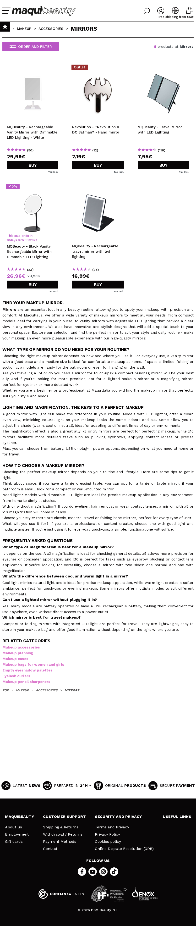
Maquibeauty (19, 816)
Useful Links (177, 816)
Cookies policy (108, 841)
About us (13, 827)
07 (20, 240)
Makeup (24, 29)
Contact (50, 849)
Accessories (50, 29)
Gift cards (14, 841)
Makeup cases (15, 659)
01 (8, 240)
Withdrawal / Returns (62, 834)
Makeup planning (17, 653)
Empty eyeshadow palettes (27, 670)
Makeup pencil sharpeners (26, 682)
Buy (32, 165)
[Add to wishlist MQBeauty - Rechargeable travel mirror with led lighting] (98, 187)
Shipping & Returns (60, 827)
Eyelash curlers (16, 676)
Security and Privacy (118, 816)
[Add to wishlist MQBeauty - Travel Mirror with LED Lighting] (163, 68)
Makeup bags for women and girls (33, 664)
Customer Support (64, 816)
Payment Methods (59, 841)
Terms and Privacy (112, 827)
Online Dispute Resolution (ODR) (124, 849)
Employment (17, 834)
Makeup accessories (21, 647)
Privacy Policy (107, 834)
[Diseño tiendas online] (145, 893)
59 (26, 240)
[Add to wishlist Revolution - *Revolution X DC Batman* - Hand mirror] (98, 68)
